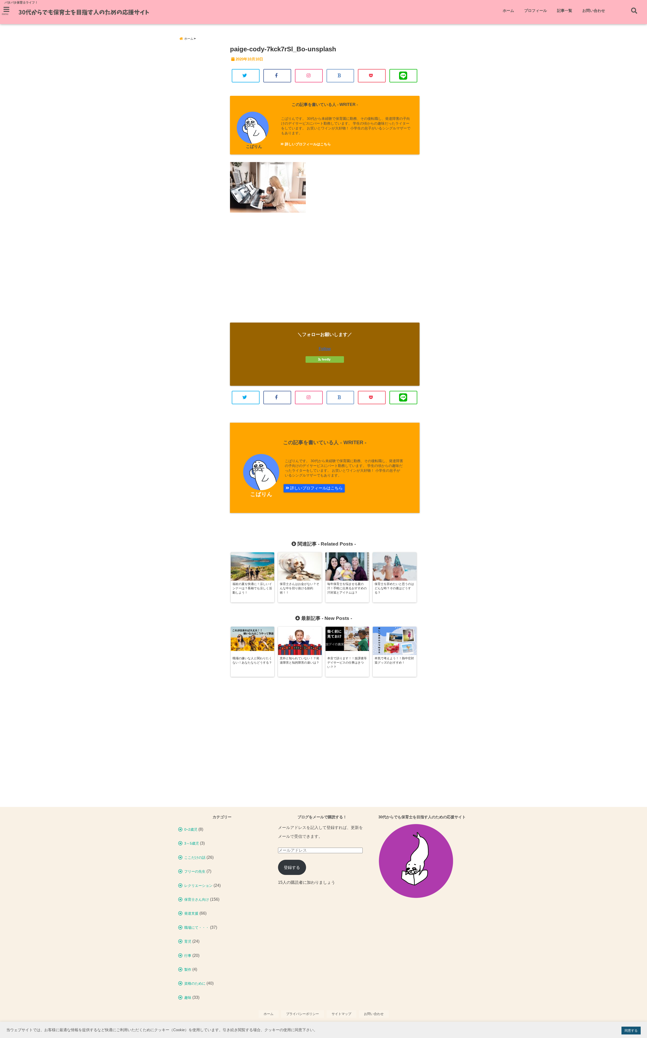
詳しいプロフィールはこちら (307, 144)
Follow (325, 349)
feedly (326, 359)
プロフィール (535, 10)
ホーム (508, 10)
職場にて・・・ (196, 928)
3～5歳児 (191, 843)
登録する (292, 867)
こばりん (254, 146)
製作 (187, 969)
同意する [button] (631, 1030)
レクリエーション (198, 886)
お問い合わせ (593, 10)
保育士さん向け (196, 899)
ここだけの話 (194, 857)
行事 (187, 956)
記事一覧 (564, 10)
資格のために (194, 983)
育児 (187, 941)
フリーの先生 (194, 871)
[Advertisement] (324, 272)
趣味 (187, 998)
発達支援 (191, 913)
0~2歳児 (190, 829)
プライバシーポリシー (302, 1014)
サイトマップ (341, 1014)
